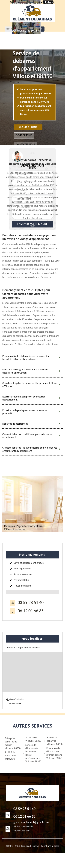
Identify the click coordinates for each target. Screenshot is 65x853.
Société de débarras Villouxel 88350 (54, 741)
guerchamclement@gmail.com (31, 822)
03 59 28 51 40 (31, 603)
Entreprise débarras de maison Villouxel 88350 (13, 743)
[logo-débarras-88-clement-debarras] (32, 13)
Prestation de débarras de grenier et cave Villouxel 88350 (54, 753)
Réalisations (28, 127)
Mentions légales (50, 846)
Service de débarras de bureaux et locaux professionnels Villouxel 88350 (33, 753)
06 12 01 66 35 (31, 611)
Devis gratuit (24, 135)
